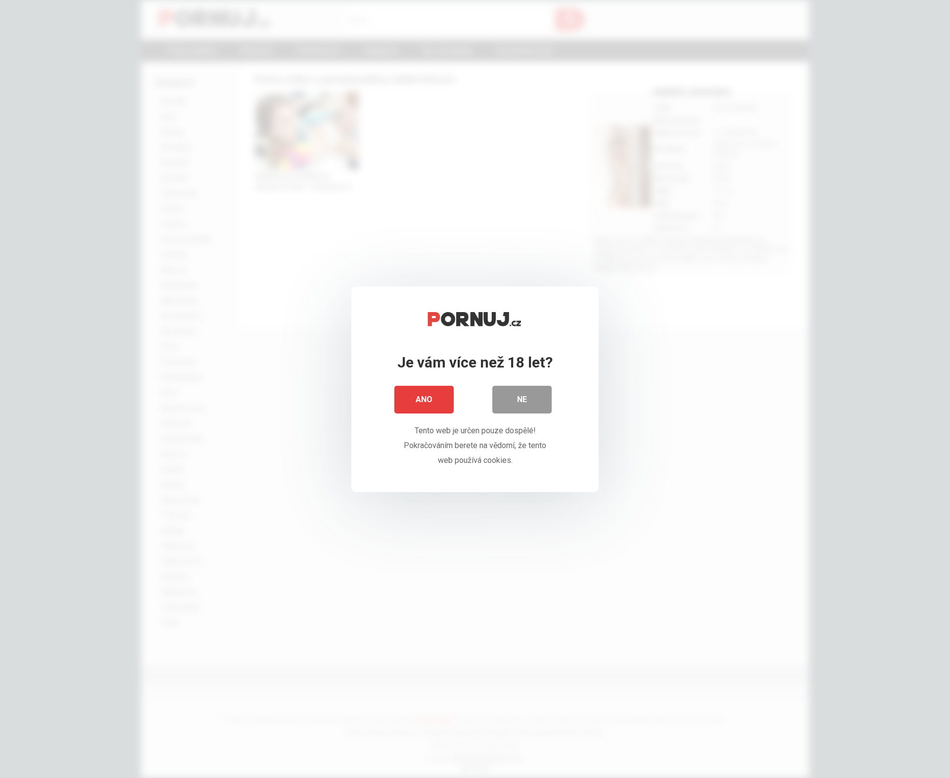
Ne (522, 399)
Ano (424, 399)
